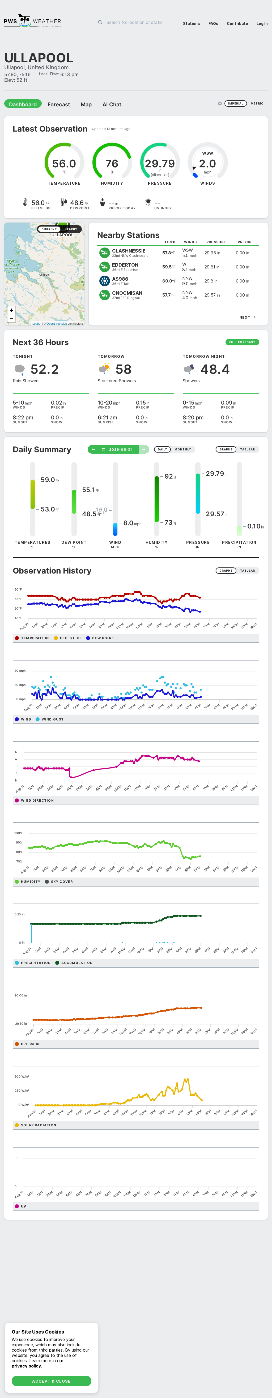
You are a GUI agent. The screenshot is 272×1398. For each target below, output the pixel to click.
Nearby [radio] (71, 229)
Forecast (51, 105)
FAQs (213, 23)
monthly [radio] (183, 449)
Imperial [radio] (235, 104)
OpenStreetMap (56, 324)
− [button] (11, 318)
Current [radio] (49, 229)
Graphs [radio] (226, 571)
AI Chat (99, 105)
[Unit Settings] (220, 104)
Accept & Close (51, 1381)
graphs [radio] (226, 449)
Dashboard (20, 105)
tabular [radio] (247, 449)
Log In (262, 23)
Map (76, 105)
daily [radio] (162, 449)
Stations (191, 23)
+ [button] (11, 310)
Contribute (237, 23)
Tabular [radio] (247, 571)
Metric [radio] (257, 104)
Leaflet (36, 324)
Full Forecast (242, 342)
